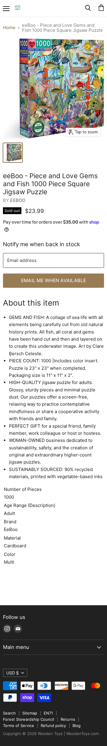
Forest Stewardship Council (28, 719)
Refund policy (53, 725)
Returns (68, 719)
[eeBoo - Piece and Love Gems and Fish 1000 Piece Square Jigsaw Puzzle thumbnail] (12, 152)
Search (9, 713)
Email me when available (53, 280)
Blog (77, 725)
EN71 (48, 713)
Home (9, 27)
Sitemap (29, 713)
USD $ (12, 672)
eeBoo (17, 200)
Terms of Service (18, 725)
